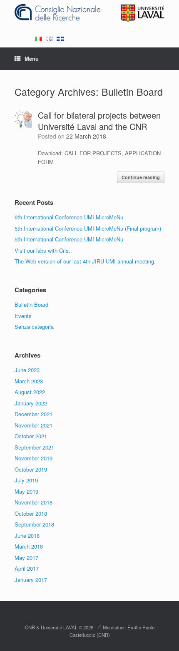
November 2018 (33, 502)
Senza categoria (34, 326)
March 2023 (29, 381)
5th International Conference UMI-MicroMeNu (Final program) (88, 228)
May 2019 (26, 491)
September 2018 (34, 524)
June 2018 (27, 535)
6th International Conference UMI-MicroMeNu (69, 217)
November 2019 (33, 458)
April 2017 (27, 568)
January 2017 (31, 580)
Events (23, 316)
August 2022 (30, 392)
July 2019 (26, 480)
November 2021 (33, 425)
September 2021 (34, 447)
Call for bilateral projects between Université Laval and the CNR (99, 120)
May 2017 (26, 558)
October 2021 (31, 436)
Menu (32, 58)
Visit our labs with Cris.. (43, 250)
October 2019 (31, 469)
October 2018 (31, 513)
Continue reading (141, 177)
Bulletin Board (31, 304)
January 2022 (31, 403)
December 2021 (33, 414)
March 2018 (29, 546)
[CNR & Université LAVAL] (89, 13)
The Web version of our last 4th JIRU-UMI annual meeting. (85, 261)
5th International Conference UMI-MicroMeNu (69, 239)
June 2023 (27, 370)
